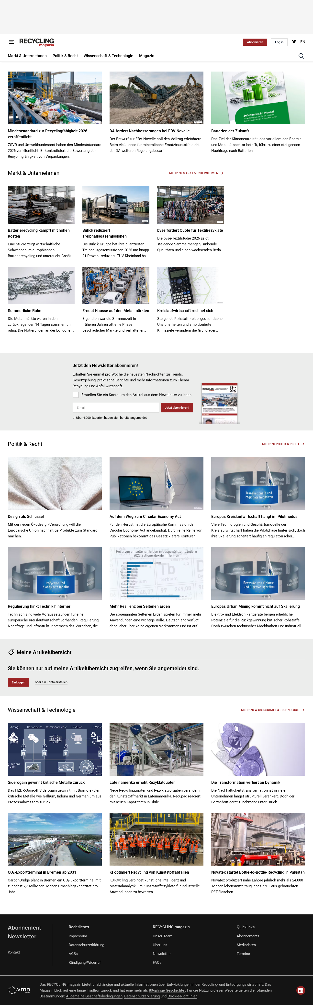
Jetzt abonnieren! (177, 407)
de (293, 42)
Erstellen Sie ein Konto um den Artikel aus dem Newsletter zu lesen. (136, 395)
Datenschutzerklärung (86, 945)
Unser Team (162, 936)
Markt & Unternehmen (33, 173)
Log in (279, 42)
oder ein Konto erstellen (51, 682)
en (302, 42)
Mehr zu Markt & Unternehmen (193, 173)
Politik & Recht (25, 444)
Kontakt (14, 952)
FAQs (157, 962)
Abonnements (248, 936)
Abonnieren (255, 42)
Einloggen (18, 682)
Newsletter (22, 936)
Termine (243, 954)
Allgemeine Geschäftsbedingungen (94, 996)
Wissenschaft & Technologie (42, 710)
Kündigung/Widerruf (85, 962)
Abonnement (24, 927)
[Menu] (12, 42)
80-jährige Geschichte (167, 990)
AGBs (73, 954)
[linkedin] (300, 990)
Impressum (78, 936)
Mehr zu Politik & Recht (280, 444)
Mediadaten (246, 945)
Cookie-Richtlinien (182, 996)
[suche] (301, 56)
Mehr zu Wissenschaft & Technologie (270, 710)
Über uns (160, 945)
